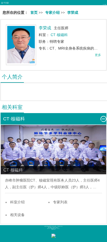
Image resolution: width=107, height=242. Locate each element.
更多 (98, 55)
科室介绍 (17, 202)
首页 (34, 13)
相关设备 (17, 215)
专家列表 (60, 202)
